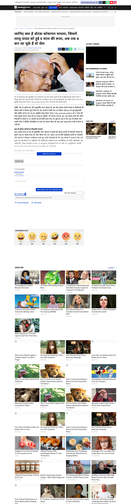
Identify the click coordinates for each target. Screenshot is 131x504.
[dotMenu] (105, 7)
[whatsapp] (107, 2)
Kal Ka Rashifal (28, 11)
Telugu (49, 2)
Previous (112, 12)
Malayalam (18, 2)
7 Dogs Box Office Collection (59, 11)
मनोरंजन (66, 8)
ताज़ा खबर (36, 8)
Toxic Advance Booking (42, 11)
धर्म (95, 8)
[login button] (109, 7)
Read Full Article (49, 154)
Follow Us (80, 49)
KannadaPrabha (42, 2)
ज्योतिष (99, 8)
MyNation (75, 2)
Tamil (54, 2)
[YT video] (111, 2)
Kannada (33, 2)
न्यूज (42, 8)
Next (115, 12)
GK (46, 8)
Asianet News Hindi (34, 48)
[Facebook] (100, 2)
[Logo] (23, 7)
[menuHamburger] (112, 8)
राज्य (60, 8)
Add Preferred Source (88, 2)
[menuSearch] (115, 7)
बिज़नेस (81, 8)
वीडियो (87, 8)
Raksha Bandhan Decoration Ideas (80, 11)
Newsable (26, 2)
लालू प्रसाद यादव (19, 161)
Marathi (68, 2)
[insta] (115, 2)
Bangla (59, 2)
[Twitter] (104, 2)
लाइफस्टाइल (74, 8)
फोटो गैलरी (53, 8)
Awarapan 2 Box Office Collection (103, 11)
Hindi (63, 2)
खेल (91, 8)
